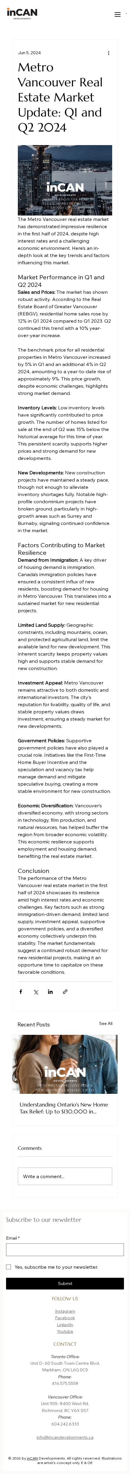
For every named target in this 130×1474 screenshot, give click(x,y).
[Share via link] (65, 992)
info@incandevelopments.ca (65, 1437)
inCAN (32, 1458)
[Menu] (118, 14)
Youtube (65, 1331)
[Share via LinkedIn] (50, 992)
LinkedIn (65, 1324)
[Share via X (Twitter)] (35, 992)
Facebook (65, 1317)
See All (105, 1023)
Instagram (65, 1311)
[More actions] (108, 52)
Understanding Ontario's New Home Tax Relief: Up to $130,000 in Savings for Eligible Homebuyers (64, 1108)
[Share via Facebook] (21, 992)
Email (13, 1238)
